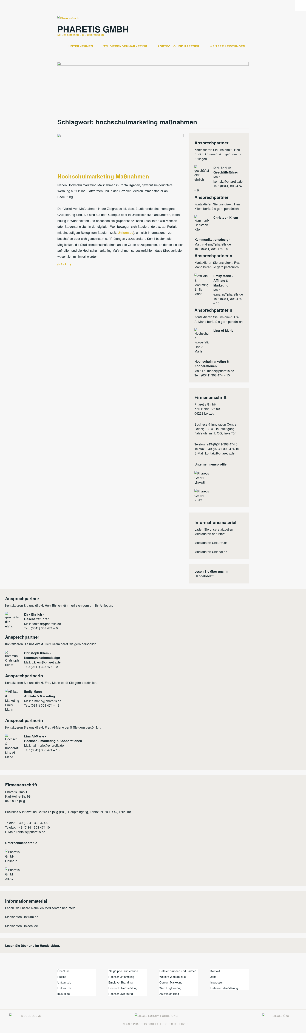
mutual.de (63, 994)
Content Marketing (170, 982)
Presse (61, 977)
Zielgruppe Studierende (123, 971)
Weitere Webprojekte (172, 977)
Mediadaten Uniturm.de (211, 542)
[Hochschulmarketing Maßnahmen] (120, 136)
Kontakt (215, 971)
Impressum (217, 982)
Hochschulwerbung (120, 994)
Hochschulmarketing (121, 977)
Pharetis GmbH (93, 29)
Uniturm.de (125, 232)
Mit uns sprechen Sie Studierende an (80, 35)
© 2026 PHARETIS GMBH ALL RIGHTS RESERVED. (156, 1024)
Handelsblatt (204, 576)
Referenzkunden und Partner (177, 971)
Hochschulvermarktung (122, 988)
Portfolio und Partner (179, 46)
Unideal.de (64, 988)
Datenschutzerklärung (224, 988)
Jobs (213, 977)
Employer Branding (120, 982)
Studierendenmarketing (125, 46)
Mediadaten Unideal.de (210, 551)
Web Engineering (170, 988)
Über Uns (63, 971)
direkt (228, 149)
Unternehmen (81, 46)
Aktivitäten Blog (169, 994)
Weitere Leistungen (227, 46)
